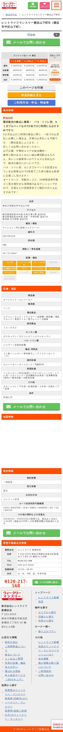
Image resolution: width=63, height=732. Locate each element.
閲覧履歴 (33, 6)
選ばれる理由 (12, 671)
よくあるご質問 (14, 658)
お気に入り (45, 6)
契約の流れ (11, 642)
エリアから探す (47, 612)
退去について (12, 654)
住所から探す (46, 620)
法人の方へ (11, 667)
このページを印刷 (31, 87)
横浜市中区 (11, 14)
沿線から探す (46, 616)
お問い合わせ (46, 675)
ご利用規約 (44, 671)
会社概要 (43, 658)
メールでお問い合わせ (48, 582)
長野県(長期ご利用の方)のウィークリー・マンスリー (16, 714)
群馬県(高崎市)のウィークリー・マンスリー (16, 702)
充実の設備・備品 (15, 663)
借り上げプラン (47, 631)
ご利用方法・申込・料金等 (31, 102)
